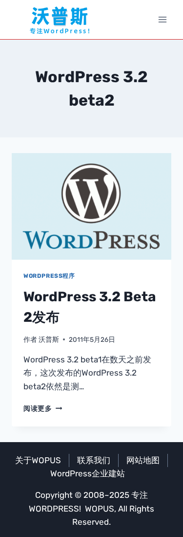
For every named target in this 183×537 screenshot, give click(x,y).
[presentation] (91, 206)
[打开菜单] (162, 19)
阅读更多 (42, 408)
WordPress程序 (49, 275)
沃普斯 (49, 339)
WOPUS (99, 509)
